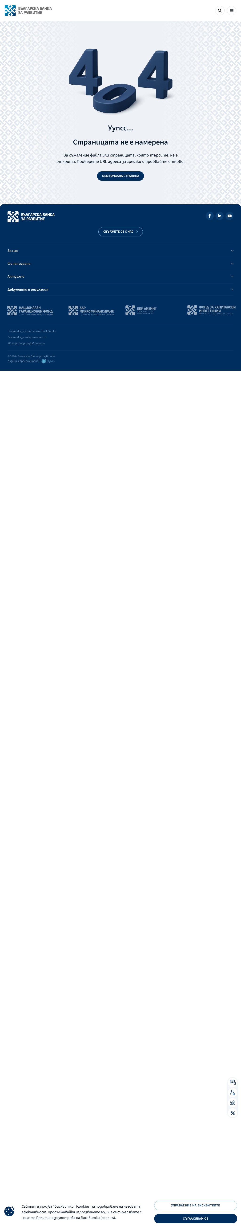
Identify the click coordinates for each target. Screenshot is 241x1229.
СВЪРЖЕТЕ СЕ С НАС (118, 231)
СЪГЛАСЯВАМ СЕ (195, 1218)
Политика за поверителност (27, 337)
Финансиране (19, 263)
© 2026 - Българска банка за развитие (31, 356)
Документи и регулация (28, 289)
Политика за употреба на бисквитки (32, 331)
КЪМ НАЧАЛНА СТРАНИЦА (120, 176)
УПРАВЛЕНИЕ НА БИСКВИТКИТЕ (195, 1205)
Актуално (16, 276)
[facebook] (210, 217)
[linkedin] (220, 217)
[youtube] (229, 217)
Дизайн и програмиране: (23, 361)
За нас (13, 250)
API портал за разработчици (26, 343)
